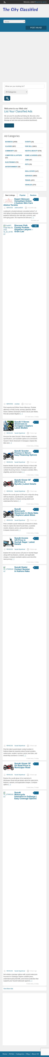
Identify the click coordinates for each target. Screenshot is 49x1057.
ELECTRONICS (10, 162)
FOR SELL (28, 146)
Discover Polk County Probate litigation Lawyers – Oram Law (23, 228)
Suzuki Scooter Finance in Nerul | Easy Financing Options (25, 453)
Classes (8, 146)
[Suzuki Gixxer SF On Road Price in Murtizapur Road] (8, 772)
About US (35, 1054)
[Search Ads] (7, 98)
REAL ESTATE (30, 171)
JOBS (27, 160)
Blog (28, 1054)
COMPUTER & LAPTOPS (13, 155)
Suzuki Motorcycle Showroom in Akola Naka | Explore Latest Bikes (26, 512)
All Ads (11, 1054)
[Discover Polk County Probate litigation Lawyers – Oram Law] (8, 234)
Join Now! (9, 125)
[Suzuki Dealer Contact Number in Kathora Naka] (8, 571)
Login (43, 2)
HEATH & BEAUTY (31, 151)
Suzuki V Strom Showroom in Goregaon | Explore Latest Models (23, 425)
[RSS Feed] (4, 2)
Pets (27, 164)
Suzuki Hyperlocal (20, 433)
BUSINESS (9, 142)
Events (28, 142)
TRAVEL (28, 180)
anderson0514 (19, 207)
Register (38, 2)
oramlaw (17, 404)
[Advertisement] (24, 56)
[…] (33, 217)
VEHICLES (28, 185)
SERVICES (28, 176)
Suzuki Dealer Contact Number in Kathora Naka (22, 569)
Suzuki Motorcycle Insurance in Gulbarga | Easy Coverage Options (25, 795)
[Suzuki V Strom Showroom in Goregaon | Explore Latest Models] (8, 430)
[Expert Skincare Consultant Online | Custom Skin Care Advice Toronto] (8, 202)
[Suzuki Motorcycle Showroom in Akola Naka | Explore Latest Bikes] (8, 517)
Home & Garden (31, 155)
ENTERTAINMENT (11, 167)
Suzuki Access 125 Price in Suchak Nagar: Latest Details (24, 541)
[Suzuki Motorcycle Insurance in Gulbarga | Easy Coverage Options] (8, 796)
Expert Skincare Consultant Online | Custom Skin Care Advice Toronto (18, 202)
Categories (20, 1054)
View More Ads (8, 989)
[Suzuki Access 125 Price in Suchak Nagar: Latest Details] (8, 546)
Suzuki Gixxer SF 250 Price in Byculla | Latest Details (25, 482)
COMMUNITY (9, 151)
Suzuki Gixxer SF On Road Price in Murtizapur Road (22, 765)
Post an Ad (36, 28)
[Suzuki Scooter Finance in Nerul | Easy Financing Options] (8, 459)
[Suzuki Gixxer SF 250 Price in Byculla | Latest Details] (8, 488)
